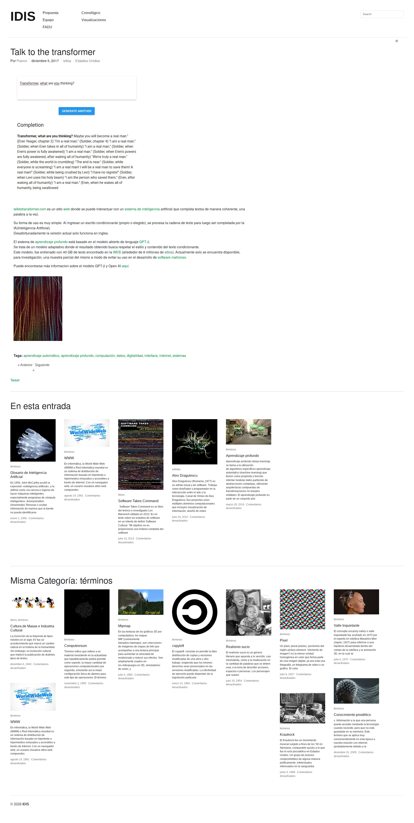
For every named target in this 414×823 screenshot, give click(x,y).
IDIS (23, 16)
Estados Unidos (87, 60)
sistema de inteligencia (142, 208)
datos (121, 355)
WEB (117, 252)
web (66, 208)
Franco (22, 60)
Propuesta (50, 13)
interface (151, 355)
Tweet (14, 380)
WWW (69, 458)
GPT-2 (144, 241)
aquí (125, 265)
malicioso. (179, 257)
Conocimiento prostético (352, 715)
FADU (47, 27)
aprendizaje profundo (51, 241)
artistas (176, 469)
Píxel (284, 640)
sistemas (179, 355)
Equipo (48, 20)
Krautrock (287, 734)
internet (165, 355)
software (164, 257)
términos (15, 466)
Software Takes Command (138, 501)
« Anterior (25, 365)
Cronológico (91, 13)
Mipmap (124, 626)
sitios (67, 60)
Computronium (75, 646)
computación (105, 355)
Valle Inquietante (346, 625)
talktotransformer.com (30, 208)
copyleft (178, 646)
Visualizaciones (94, 20)
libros (121, 494)
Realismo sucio (238, 647)
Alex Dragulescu (185, 475)
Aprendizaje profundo (242, 456)
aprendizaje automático (41, 355)
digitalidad (135, 355)
